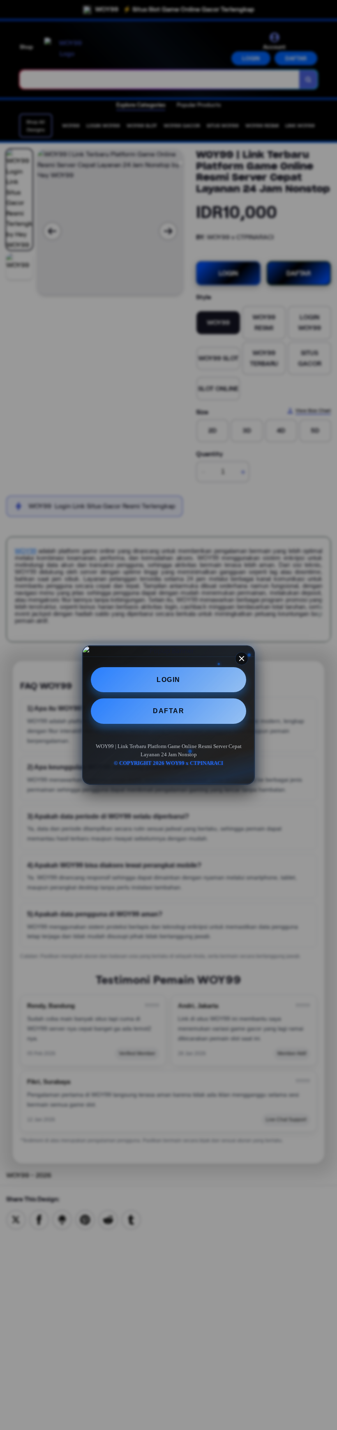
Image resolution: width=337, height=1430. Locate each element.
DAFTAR (168, 710)
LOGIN (168, 679)
